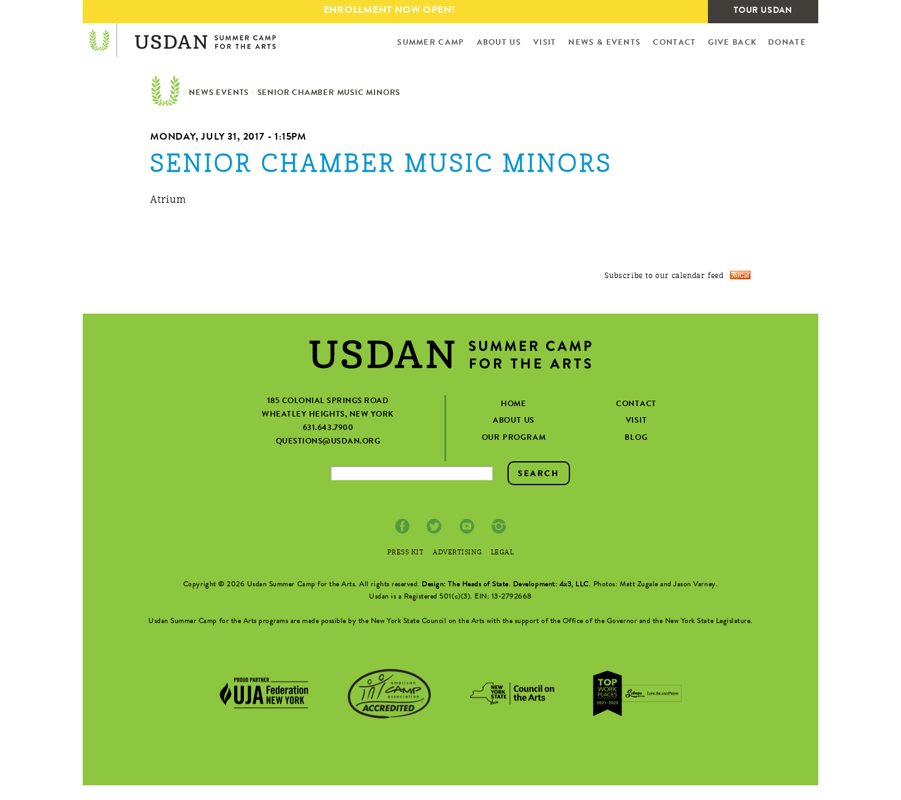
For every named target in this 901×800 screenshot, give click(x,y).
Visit (545, 43)
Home (165, 93)
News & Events (604, 43)
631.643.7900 (328, 428)
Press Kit (405, 553)
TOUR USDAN (763, 11)
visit (636, 421)
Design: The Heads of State (465, 585)
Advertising (457, 553)
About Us (499, 43)
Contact (674, 43)
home (514, 405)
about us (513, 421)
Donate (787, 43)
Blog (636, 438)
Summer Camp (430, 43)
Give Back (732, 43)
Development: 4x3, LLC (551, 585)
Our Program (514, 438)
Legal (502, 553)
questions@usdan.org (328, 442)
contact (636, 405)
